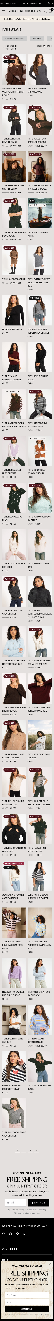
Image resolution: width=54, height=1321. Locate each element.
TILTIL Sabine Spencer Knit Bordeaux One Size (14, 424)
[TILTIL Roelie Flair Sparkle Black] (14, 119)
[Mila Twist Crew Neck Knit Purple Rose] (14, 973)
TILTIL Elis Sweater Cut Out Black (14, 849)
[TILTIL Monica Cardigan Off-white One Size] (40, 641)
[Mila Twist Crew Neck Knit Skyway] (40, 973)
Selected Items (43, 19)
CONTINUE (27, 1309)
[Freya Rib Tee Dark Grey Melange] (40, 69)
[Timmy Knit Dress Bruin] (14, 260)
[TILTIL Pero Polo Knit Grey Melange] (14, 591)
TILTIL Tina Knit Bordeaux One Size (11, 378)
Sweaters (37, 38)
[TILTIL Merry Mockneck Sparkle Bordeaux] (40, 166)
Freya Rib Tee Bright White (38, 234)
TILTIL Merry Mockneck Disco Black (14, 234)
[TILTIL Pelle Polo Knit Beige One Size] (14, 782)
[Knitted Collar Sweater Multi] (40, 1020)
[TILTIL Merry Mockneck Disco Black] (14, 213)
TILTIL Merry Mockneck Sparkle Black (14, 187)
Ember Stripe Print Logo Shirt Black (12, 1087)
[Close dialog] (50, 1264)
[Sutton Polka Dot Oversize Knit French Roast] (14, 69)
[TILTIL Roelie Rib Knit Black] (40, 357)
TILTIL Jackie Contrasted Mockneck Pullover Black (40, 614)
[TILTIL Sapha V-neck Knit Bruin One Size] (14, 688)
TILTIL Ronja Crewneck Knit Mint (39, 518)
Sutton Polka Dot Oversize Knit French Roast (13, 92)
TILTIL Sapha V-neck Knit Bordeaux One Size (39, 709)
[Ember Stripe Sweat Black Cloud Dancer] (40, 876)
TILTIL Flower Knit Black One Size (37, 849)
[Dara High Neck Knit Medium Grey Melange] (40, 310)
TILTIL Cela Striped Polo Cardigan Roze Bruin (12, 945)
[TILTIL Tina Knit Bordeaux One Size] (14, 357)
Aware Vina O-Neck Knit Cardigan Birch (14, 896)
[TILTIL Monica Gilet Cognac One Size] (40, 451)
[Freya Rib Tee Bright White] (40, 213)
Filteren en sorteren (12, 47)
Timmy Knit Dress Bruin (14, 279)
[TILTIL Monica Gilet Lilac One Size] (14, 451)
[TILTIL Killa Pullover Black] (14, 498)
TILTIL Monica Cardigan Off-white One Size (39, 662)
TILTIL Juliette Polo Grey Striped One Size (39, 802)
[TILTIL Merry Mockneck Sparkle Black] (14, 166)
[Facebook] (5, 1233)
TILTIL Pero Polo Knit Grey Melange (13, 612)
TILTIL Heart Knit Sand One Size (39, 756)
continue (38, 1202)
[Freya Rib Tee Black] (14, 310)
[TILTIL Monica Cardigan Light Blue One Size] (14, 641)
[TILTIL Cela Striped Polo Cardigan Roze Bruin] (14, 923)
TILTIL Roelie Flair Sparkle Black (11, 140)
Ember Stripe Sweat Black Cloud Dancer (38, 896)
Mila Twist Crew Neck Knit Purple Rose (13, 993)
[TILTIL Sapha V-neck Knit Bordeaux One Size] (40, 688)
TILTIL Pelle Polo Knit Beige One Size (13, 802)
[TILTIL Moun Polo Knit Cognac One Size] (14, 735)
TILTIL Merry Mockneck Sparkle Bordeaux (39, 187)
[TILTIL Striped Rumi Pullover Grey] (40, 404)
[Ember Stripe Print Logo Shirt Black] (14, 1066)
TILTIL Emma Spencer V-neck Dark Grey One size (39, 282)
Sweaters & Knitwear (14, 38)
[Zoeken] (45, 11)
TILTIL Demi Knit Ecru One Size (12, 1040)
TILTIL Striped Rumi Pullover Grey (37, 424)
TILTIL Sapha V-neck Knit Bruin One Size (14, 709)
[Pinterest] (19, 1233)
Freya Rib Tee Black (12, 329)
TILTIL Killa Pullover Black (12, 518)
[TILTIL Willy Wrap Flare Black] (40, 1066)
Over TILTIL (10, 1249)
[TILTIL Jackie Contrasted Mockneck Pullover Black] (40, 591)
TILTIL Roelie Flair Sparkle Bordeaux (37, 140)
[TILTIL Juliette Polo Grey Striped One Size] (40, 782)
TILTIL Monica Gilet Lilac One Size (11, 471)
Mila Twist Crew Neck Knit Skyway (39, 993)
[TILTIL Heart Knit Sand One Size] (40, 735)
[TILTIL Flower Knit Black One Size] (40, 829)
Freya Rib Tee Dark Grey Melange (37, 90)
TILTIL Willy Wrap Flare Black (39, 1087)
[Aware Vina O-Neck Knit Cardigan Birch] (14, 876)
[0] (50, 11)
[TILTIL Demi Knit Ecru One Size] (14, 1020)
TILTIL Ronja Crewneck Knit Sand (14, 565)
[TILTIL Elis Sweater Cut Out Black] (14, 829)
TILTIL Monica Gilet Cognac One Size (37, 471)
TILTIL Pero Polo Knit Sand (38, 565)
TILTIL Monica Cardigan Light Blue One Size (13, 662)
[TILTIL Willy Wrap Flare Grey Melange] (14, 1113)
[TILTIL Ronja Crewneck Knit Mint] (40, 498)
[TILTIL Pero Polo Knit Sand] (40, 544)
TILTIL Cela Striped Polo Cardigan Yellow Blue (39, 945)
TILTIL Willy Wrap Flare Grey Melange (14, 1134)
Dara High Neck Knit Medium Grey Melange (39, 331)
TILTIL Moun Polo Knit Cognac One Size (13, 756)
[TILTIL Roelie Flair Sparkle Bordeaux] (40, 119)
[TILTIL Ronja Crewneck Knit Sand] (14, 544)
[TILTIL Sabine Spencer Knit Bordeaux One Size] (14, 404)
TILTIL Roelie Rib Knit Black (38, 378)
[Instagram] (12, 1233)
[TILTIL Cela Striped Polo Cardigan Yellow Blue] (40, 923)
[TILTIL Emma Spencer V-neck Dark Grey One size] (40, 260)
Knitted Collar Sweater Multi (36, 1040)
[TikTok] (26, 1233)
